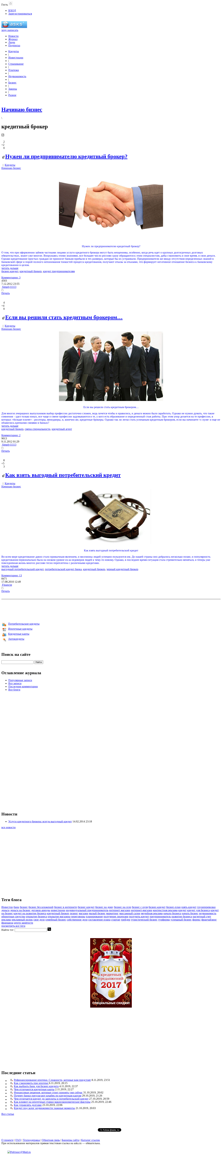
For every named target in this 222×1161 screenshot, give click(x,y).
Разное (12, 95)
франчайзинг (209, 919)
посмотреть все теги (13, 925)
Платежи (13, 70)
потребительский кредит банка (63, 569)
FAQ (18, 1140)
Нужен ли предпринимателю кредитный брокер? (66, 156)
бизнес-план (173, 907)
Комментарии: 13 (11, 575)
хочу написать (9, 30)
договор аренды (40, 910)
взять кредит (188, 907)
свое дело (39, 919)
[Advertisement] (111, 610)
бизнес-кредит (9, 271)
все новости (8, 827)
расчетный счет (202, 916)
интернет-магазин (141, 910)
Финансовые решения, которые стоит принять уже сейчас (48, 1092)
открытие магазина (59, 916)
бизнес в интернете (65, 907)
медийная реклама (152, 913)
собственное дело (77, 919)
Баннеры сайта (70, 1140)
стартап (115, 919)
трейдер (125, 919)
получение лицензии (116, 916)
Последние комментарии (23, 686)
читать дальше (9, 268)
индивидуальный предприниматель (87, 910)
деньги (5, 910)
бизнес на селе (122, 907)
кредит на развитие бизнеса (30, 913)
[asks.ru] (14, 27)
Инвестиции (15, 57)
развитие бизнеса (182, 916)
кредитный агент (62, 429)
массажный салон (129, 913)
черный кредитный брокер (122, 569)
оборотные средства (13, 916)
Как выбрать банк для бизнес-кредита (36, 1086)
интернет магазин (119, 910)
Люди (11, 42)
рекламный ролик (22, 919)
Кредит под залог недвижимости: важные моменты (44, 1108)
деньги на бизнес (20, 910)
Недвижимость (17, 76)
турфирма (164, 919)
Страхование (16, 63)
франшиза (7, 922)
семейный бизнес (55, 919)
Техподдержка (31, 1140)
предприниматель (160, 916)
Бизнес (12, 82)
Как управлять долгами (28, 1104)
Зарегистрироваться (20, 13)
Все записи (15, 683)
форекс (196, 919)
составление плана (99, 919)
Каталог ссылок (90, 1140)
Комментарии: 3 (10, 277)
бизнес (24, 907)
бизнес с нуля (140, 907)
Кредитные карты (18, 633)
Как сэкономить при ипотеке (31, 1083)
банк (16, 907)
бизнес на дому (104, 907)
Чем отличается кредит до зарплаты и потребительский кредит (51, 1098)
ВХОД (12, 10)
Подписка (14, 45)
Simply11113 (8, 286)
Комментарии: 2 (10, 435)
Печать (5, 293)
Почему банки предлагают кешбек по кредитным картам (47, 1095)
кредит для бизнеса (198, 910)
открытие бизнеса (36, 916)
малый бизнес (97, 913)
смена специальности (37, 429)
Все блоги (14, 689)
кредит (182, 910)
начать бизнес (190, 913)
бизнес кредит (86, 907)
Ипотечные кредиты (20, 628)
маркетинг (112, 913)
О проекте (7, 1140)
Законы (12, 88)
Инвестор (7, 907)
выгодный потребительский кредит (22, 569)
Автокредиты (16, 638)
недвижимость (207, 913)
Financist (6, 584)
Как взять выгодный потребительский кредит (63, 475)
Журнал (13, 39)
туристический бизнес (144, 919)
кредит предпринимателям (59, 271)
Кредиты (13, 51)
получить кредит (139, 916)
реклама (6, 919)
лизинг (74, 913)
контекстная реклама (165, 910)
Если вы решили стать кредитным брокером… (64, 317)
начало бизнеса (172, 913)
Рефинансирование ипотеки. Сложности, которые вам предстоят (52, 1079)
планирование (94, 916)
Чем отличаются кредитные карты (34, 1089)
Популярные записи (20, 680)
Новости (13, 36)
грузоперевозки (206, 907)
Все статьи (7, 1114)
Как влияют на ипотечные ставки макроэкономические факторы (52, 1101)
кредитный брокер (31, 271)
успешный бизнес (181, 919)
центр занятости (23, 922)
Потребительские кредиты (24, 623)
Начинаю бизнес (11, 168)
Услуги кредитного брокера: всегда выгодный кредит (40, 821)
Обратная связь (51, 1140)
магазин (83, 913)
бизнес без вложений (40, 907)
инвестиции (58, 910)
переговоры (78, 916)
